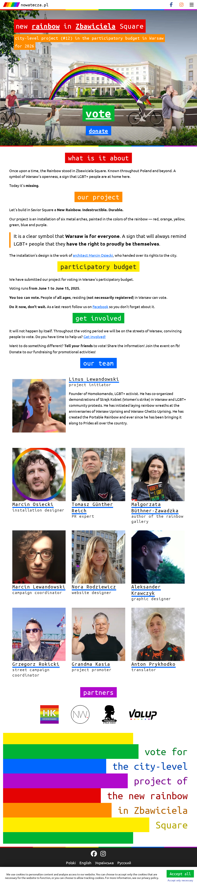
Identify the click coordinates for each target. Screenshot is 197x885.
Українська (104, 862)
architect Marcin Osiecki (93, 255)
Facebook (100, 306)
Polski (71, 862)
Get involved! (94, 336)
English (85, 862)
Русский (124, 862)
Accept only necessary (180, 880)
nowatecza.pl (34, 4)
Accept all (180, 874)
